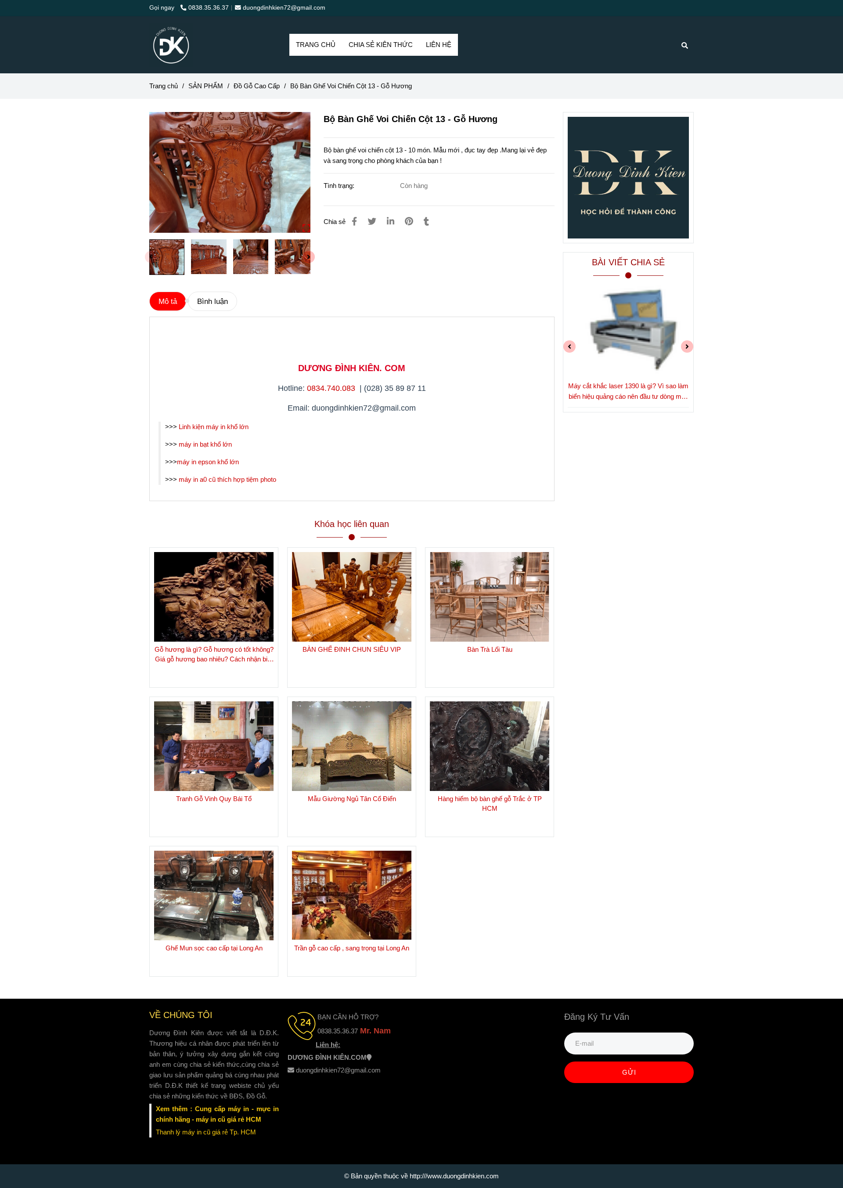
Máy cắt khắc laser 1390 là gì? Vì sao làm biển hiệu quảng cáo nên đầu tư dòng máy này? (628, 392)
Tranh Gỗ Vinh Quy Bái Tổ (214, 798)
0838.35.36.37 (208, 7)
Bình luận (212, 301)
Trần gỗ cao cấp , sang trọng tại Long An (351, 948)
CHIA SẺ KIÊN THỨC (381, 44)
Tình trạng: (340, 185)
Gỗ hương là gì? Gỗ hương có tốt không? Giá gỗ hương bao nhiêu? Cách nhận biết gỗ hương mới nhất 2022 (214, 655)
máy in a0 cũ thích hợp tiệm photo (227, 479)
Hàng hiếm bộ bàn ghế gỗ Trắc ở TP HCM (490, 803)
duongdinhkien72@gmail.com (284, 7)
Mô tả (168, 301)
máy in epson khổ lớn (208, 462)
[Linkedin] (390, 221)
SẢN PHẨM (205, 86)
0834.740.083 (332, 388)
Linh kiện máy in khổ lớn (214, 426)
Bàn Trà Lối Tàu (489, 649)
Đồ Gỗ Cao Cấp (257, 86)
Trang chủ (163, 86)
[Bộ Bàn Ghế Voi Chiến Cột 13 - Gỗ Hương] (171, 45)
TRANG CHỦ (315, 44)
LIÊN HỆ (438, 44)
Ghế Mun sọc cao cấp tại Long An (214, 948)
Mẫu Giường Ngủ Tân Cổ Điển (352, 798)
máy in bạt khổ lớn (205, 444)
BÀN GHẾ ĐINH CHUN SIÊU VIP (352, 649)
